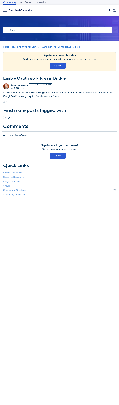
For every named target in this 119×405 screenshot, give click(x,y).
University (40, 2)
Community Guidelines (14, 194)
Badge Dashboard (11, 181)
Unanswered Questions (59, 190)
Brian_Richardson (19, 85)
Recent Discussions (12, 172)
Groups (6, 185)
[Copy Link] (23, 88)
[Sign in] (114, 10)
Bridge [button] (7, 117)
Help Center (25, 2)
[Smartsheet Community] (20, 10)
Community (9, 2)
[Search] (109, 10)
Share (7, 102)
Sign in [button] (57, 65)
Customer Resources (13, 177)
